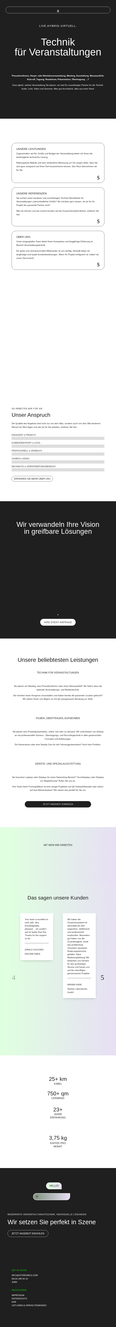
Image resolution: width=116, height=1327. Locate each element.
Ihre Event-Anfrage (58, 622)
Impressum (18, 1295)
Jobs (14, 1282)
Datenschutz (19, 1298)
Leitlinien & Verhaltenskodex (29, 1305)
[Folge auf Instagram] (95, 1315)
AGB (14, 1302)
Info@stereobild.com (25, 1275)
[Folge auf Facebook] (100, 1315)
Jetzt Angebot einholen (58, 804)
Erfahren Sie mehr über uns (32, 478)
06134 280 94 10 (20, 1278)
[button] (58, 394)
